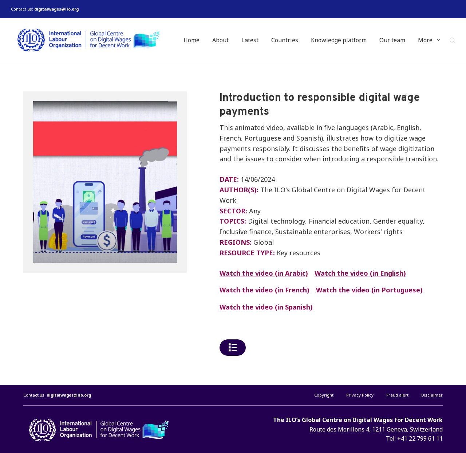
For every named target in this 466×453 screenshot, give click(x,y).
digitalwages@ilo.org (56, 9)
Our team (392, 40)
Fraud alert (397, 395)
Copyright (323, 395)
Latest (249, 40)
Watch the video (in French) (264, 289)
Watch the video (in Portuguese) (369, 289)
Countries (284, 40)
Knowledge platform (339, 40)
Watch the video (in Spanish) (266, 307)
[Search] (452, 40)
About (220, 40)
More (425, 40)
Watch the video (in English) (360, 273)
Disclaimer (432, 395)
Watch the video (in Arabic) (264, 273)
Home (191, 40)
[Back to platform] (233, 347)
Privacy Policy (360, 395)
